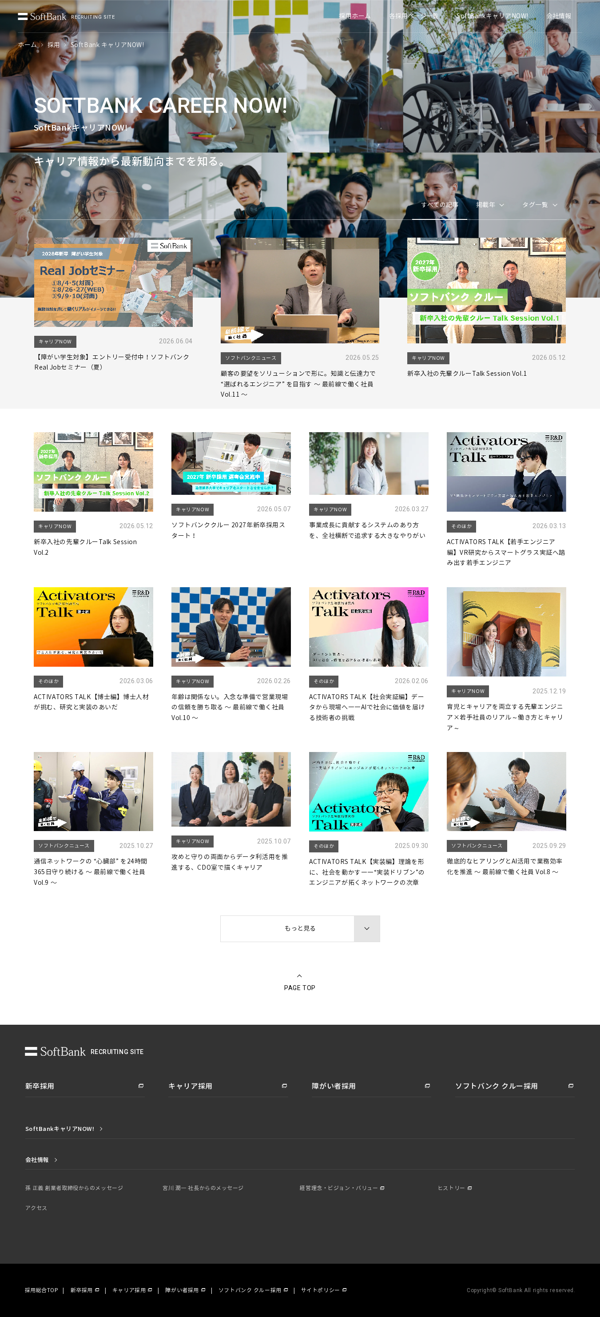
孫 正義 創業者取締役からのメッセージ (74, 1188)
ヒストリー (451, 1188)
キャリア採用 (129, 1290)
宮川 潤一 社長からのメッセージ (203, 1188)
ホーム (27, 45)
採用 (54, 45)
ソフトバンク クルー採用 (250, 1290)
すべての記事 (439, 205)
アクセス (36, 1208)
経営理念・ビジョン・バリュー (339, 1188)
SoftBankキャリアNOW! (492, 16)
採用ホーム (355, 16)
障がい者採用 (182, 1290)
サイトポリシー (320, 1290)
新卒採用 (82, 1290)
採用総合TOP (42, 1290)
